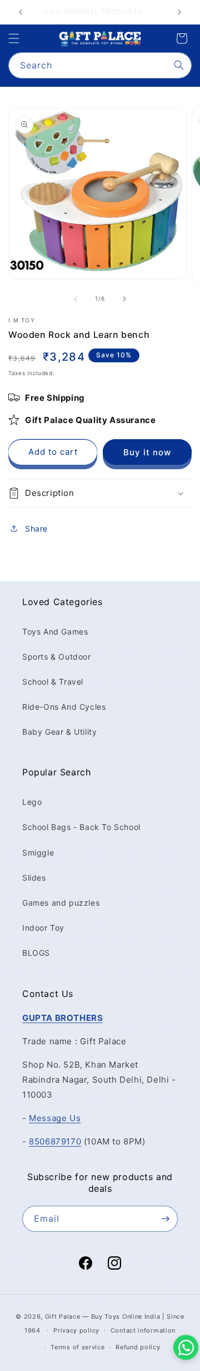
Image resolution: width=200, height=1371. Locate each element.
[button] (14, 38)
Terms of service (77, 1347)
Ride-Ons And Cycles (64, 706)
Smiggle (38, 852)
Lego (32, 802)
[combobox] (100, 65)
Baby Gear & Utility (59, 731)
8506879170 (55, 1141)
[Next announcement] (179, 12)
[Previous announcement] (20, 12)
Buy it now (147, 452)
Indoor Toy (43, 927)
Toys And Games (55, 631)
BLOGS (36, 952)
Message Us (55, 1118)
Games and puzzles (60, 902)
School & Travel (52, 681)
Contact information (143, 1330)
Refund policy (138, 1347)
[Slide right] (124, 299)
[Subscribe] (165, 1219)
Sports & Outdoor (56, 656)
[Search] (179, 65)
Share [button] (36, 528)
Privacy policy (76, 1330)
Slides (34, 877)
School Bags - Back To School (81, 827)
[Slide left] (75, 299)
